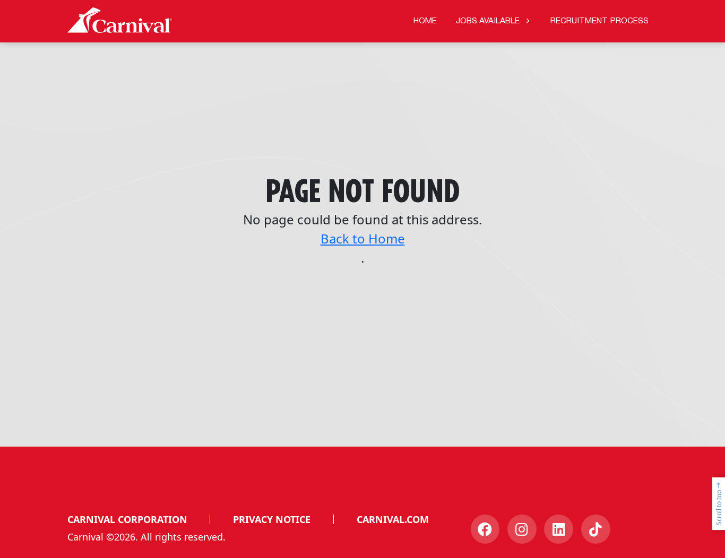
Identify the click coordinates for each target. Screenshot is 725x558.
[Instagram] (522, 529)
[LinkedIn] (558, 529)
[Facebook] (485, 529)
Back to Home (363, 238)
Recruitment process (599, 21)
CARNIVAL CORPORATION (127, 519)
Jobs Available (488, 21)
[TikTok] (595, 529)
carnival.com (393, 519)
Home (425, 21)
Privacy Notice (271, 519)
